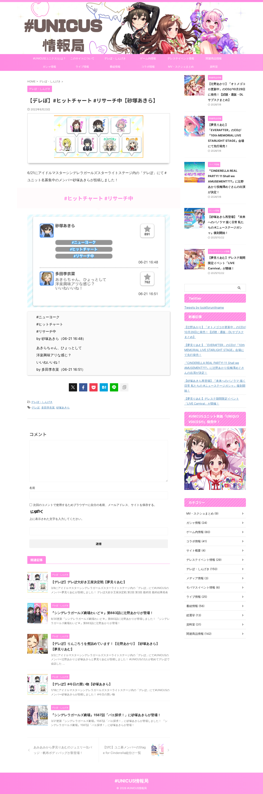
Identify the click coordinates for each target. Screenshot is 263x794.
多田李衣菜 (48, 407)
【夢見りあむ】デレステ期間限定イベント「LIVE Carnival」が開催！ (226, 263)
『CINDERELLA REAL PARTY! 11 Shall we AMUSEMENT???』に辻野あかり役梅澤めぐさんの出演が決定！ (226, 181)
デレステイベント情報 (180, 58)
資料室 (214, 66)
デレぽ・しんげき (115, 58)
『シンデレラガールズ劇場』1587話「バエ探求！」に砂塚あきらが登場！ (106, 715)
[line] (114, 387)
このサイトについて (82, 58)
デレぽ (36, 407)
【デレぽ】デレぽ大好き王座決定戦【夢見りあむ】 (89, 582)
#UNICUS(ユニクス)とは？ (49, 58)
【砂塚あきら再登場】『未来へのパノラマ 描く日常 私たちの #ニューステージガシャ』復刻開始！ (215, 385)
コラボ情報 (148, 66)
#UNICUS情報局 (132, 781)
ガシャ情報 (49, 66)
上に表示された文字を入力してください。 (56, 518)
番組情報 (115, 66)
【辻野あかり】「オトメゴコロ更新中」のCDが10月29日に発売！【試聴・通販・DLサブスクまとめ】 (215, 332)
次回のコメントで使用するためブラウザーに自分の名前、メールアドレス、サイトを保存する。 (95, 505)
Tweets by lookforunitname (204, 307)
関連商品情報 (214, 58)
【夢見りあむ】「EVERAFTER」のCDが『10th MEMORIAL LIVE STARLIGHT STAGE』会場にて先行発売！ (226, 135)
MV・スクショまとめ (181, 66)
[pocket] (93, 387)
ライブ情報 (82, 66)
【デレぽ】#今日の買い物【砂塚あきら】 (81, 684)
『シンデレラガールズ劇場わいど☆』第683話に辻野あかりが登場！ (102, 613)
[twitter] (73, 387)
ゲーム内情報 (148, 58)
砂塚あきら (63, 407)
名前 (32, 487)
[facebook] (83, 387)
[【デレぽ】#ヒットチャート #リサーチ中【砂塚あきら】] (104, 387)
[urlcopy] (124, 387)
